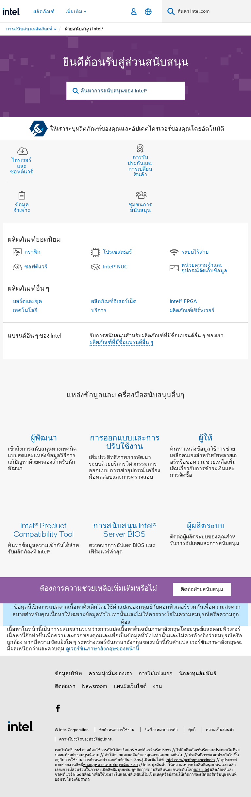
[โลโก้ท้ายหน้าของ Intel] (21, 726)
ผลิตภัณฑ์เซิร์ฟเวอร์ (192, 310)
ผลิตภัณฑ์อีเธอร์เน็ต (113, 301)
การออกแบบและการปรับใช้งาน (124, 441)
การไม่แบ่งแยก (156, 673)
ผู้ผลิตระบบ (206, 525)
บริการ (99, 310)
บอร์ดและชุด (27, 301)
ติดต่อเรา (65, 686)
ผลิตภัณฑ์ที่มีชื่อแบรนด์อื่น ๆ (121, 342)
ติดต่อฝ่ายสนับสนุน (202, 589)
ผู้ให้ (205, 437)
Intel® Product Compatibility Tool (43, 529)
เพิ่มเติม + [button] (76, 11)
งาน (157, 686)
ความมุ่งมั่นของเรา (110, 673)
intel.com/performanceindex (190, 759)
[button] (125, 458)
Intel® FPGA (183, 301)
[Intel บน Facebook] (57, 709)
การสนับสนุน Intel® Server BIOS (124, 529)
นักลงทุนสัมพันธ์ (197, 673)
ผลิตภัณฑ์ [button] (44, 11)
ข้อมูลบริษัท (68, 673)
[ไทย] (148, 11)
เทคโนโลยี (25, 310)
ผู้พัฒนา (43, 437)
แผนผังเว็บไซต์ (130, 686)
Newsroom (94, 686)
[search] (76, 91)
